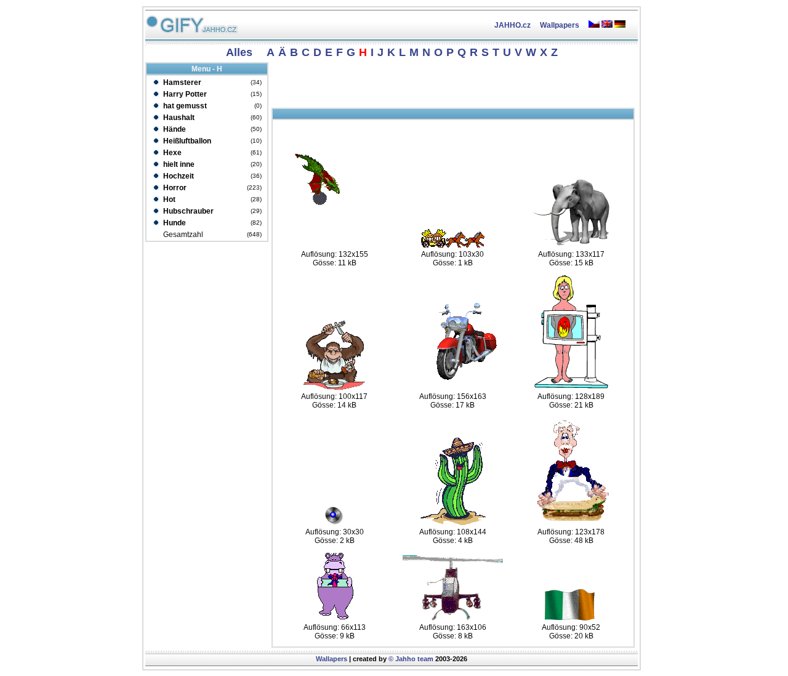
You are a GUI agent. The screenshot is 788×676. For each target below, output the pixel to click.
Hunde (173, 223)
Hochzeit (177, 176)
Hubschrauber (187, 211)
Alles (239, 52)
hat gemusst (184, 106)
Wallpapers (559, 25)
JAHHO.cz (512, 25)
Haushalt (178, 117)
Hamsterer (181, 82)
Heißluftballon (186, 141)
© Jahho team (410, 658)
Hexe (171, 152)
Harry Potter (184, 94)
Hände (173, 129)
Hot (168, 199)
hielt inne (178, 164)
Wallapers (331, 658)
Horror (174, 187)
